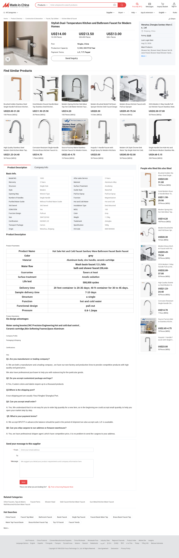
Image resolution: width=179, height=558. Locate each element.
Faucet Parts (35, 502)
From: (15, 450)
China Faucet (11, 517)
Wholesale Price (93, 540)
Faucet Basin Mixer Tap (99, 517)
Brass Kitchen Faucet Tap (38, 522)
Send (23, 482)
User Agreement (103, 548)
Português (49, 543)
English (32, 543)
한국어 (109, 543)
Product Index (131, 540)
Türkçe (137, 543)
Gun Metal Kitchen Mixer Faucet (102, 502)
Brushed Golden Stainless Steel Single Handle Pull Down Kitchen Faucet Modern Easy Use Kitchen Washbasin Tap (165, 174)
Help (133, 12)
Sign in (174, 6)
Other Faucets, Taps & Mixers (15, 502)
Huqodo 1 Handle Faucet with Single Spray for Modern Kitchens (165, 338)
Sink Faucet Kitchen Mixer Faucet (72, 502)
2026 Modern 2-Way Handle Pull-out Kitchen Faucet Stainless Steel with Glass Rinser (165, 265)
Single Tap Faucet (78, 517)
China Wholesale (79, 540)
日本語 (116, 543)
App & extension (147, 12)
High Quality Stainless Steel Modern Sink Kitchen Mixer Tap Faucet (165, 283)
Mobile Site (142, 540)
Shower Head (50, 502)
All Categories (11, 12)
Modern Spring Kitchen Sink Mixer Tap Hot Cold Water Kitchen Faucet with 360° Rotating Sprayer (165, 210)
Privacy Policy (125, 548)
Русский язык (67, 543)
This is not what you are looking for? (33, 487)
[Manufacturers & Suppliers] (15, 5)
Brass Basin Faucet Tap (122, 517)
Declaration (114, 548)
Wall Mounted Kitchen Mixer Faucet (17, 504)
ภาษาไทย (129, 543)
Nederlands (94, 543)
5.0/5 (149, 36)
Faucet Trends (74, 522)
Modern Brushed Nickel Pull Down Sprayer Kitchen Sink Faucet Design (165, 229)
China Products (42, 540)
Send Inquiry (71, 58)
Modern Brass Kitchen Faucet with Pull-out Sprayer (165, 247)
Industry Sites (105, 540)
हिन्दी (122, 543)
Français (58, 543)
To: (17, 455)
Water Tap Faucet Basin (15, 522)
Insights (151, 540)
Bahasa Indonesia (157, 543)
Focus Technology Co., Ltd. (74, 548)
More (143, 56)
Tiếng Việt (145, 543)
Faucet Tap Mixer (27, 517)
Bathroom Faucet (45, 517)
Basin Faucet (62, 517)
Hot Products (29, 540)
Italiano (77, 543)
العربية (102, 543)
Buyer (120, 12)
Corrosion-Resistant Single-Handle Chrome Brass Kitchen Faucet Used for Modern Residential (165, 302)
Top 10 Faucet (58, 522)
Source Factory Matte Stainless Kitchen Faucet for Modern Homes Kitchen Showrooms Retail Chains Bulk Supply (165, 320)
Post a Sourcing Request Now (60, 487)
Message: (14, 461)
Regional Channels (118, 540)
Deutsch (85, 543)
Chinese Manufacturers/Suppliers (60, 540)
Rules (175, 12)
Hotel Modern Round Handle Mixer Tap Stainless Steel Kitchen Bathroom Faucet (165, 192)
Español (40, 543)
